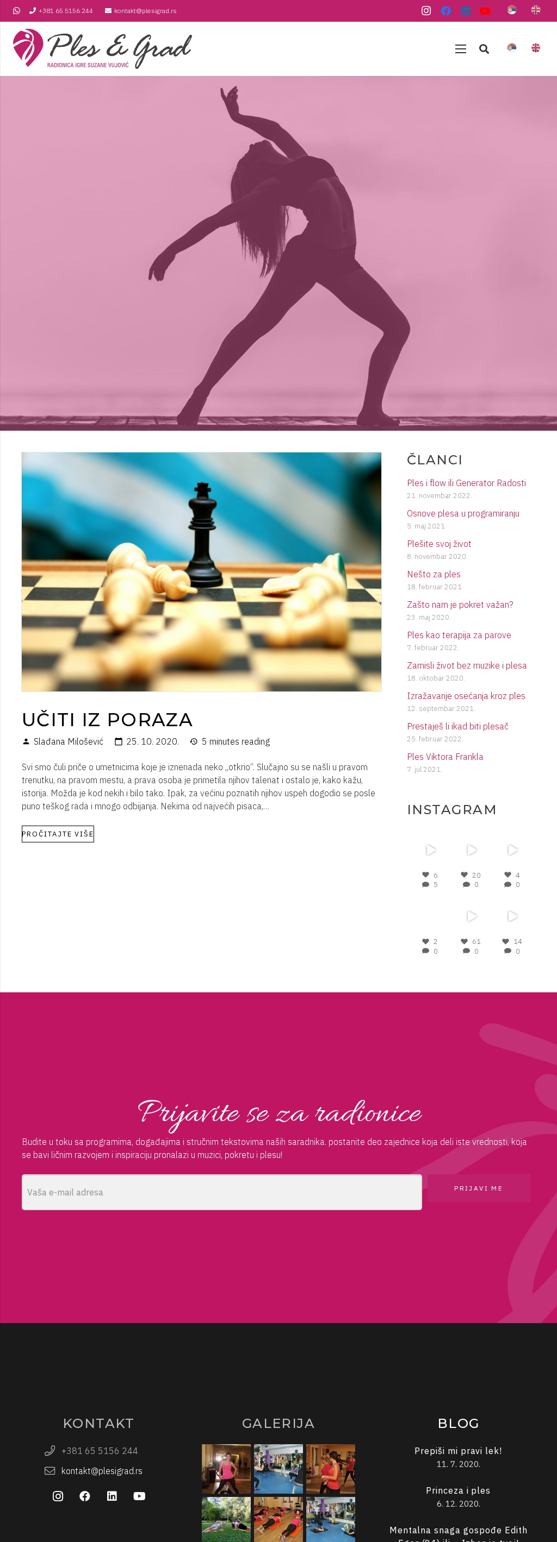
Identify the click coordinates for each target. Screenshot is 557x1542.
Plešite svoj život (439, 543)
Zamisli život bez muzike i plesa (467, 665)
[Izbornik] (460, 48)
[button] (484, 49)
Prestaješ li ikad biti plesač (458, 726)
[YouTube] (485, 11)
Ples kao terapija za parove (459, 635)
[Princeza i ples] (458, 1497)
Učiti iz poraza (107, 719)
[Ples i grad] (226, 1468)
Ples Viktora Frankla (445, 756)
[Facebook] (446, 11)
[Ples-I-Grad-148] (102, 49)
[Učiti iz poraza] (201, 459)
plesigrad (429, 836)
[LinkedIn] (465, 11)
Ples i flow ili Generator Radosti (466, 482)
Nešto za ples (434, 574)
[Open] (430, 849)
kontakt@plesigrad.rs (102, 1470)
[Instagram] (426, 11)
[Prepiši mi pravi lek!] (458, 1457)
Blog (458, 1423)
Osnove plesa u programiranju (463, 513)
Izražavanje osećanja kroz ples (466, 695)
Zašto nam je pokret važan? (460, 604)
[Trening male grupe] (278, 1468)
